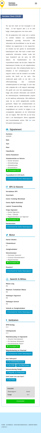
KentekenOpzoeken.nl (13, 4)
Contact (4, 427)
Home (3, 425)
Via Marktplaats (24, 365)
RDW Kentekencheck (20, 425)
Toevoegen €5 (13, 219)
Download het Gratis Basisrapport (20, 179)
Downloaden (21, 401)
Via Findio (11, 380)
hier (30, 120)
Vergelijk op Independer (16, 372)
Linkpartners (32, 425)
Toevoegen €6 (13, 262)
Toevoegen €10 (14, 170)
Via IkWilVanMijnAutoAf (16, 362)
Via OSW (11, 365)
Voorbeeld (9, 425)
